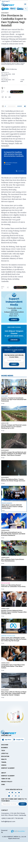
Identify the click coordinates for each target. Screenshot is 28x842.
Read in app (5, 1)
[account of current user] (25, 8)
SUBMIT (14, 364)
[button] (2, 97)
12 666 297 (10, 818)
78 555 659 (19, 818)
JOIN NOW (14, 340)
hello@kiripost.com (8, 821)
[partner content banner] (14, 162)
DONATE (14, 319)
